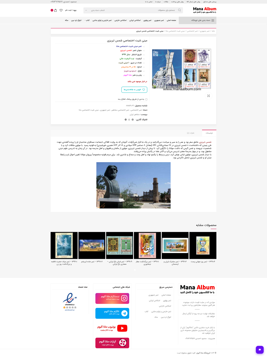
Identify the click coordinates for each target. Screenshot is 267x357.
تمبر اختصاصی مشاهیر (120, 110)
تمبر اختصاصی (192, 31)
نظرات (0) (190, 133)
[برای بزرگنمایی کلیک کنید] (208, 95)
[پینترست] (132, 119)
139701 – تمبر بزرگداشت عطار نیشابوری (147, 262)
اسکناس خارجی (165, 306)
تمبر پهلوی (167, 300)
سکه (156, 317)
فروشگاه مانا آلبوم (203, 352)
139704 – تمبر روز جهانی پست (203, 261)
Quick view (191, 236)
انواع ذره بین (166, 317)
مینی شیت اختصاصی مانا (175, 31)
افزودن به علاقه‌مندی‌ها (132, 89)
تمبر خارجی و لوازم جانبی (161, 311)
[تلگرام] (126, 119)
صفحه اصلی (166, 295)
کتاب (146, 311)
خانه (213, 31)
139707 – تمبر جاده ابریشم (91, 261)
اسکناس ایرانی (154, 300)
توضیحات (209, 133)
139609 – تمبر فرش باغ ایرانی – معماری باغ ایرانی (119, 262)
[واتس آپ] (129, 119)
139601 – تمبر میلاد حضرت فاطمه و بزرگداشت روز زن (64, 262)
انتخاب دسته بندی (98, 10)
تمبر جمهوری (205, 31)
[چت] (260, 350)
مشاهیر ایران (135, 114)
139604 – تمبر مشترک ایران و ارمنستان (175, 262)
